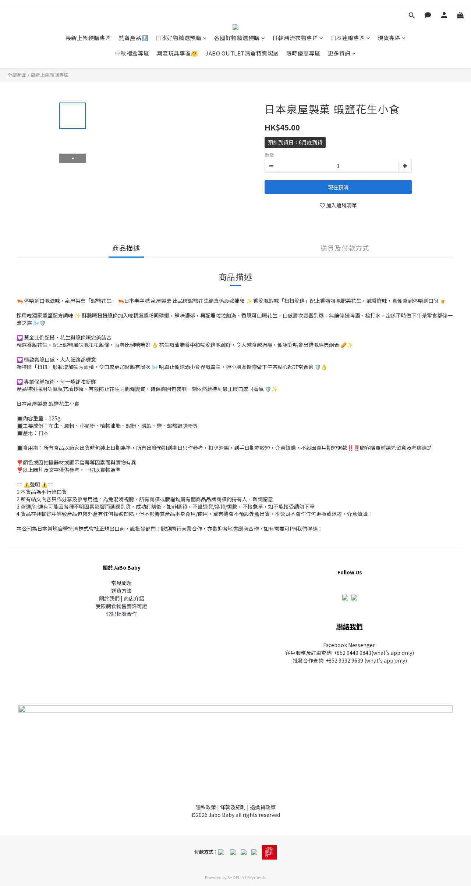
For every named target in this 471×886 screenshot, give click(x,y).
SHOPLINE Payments (246, 877)
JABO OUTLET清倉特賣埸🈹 (242, 53)
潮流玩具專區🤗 (177, 53)
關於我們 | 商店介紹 (121, 598)
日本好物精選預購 (178, 38)
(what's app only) (392, 652)
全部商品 (16, 74)
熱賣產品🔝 (133, 38)
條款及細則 (233, 807)
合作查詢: (314, 660)
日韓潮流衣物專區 (295, 38)
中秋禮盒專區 (132, 53)
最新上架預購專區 (88, 38)
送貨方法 (121, 590)
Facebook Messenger (349, 645)
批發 (298, 660)
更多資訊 (339, 53)
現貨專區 (389, 38)
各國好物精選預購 (237, 38)
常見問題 (121, 583)
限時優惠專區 (303, 53)
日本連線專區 (348, 38)
